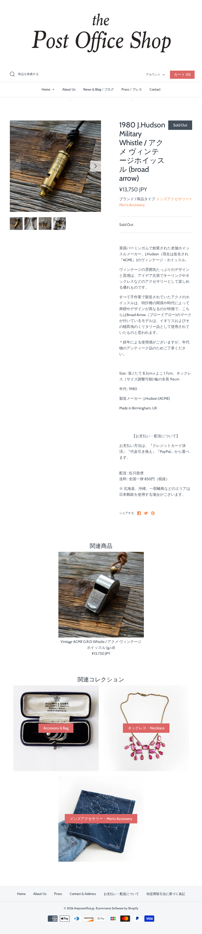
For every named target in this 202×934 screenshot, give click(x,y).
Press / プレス (131, 89)
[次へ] (95, 166)
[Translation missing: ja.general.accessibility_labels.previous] (15, 166)
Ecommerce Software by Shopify (117, 908)
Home (48, 89)
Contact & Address (83, 894)
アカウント (153, 74)
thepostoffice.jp (84, 908)
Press (58, 894)
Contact (155, 89)
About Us (69, 89)
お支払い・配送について (121, 894)
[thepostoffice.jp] (101, 33)
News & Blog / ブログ (98, 89)
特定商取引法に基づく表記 (166, 894)
